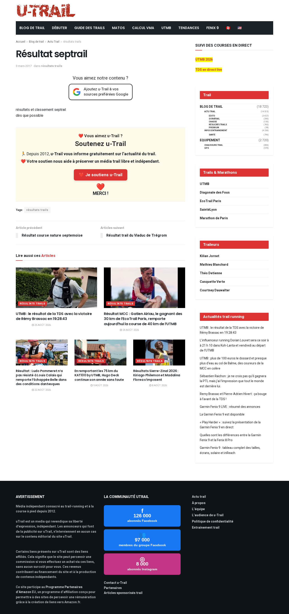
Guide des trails (89, 27)
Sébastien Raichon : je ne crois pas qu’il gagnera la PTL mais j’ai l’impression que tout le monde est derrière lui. (233, 381)
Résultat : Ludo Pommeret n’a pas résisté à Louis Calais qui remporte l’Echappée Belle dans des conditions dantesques (41, 377)
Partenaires (113, 588)
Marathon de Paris (214, 218)
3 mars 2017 (24, 66)
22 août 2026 (42, 390)
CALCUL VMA (143, 27)
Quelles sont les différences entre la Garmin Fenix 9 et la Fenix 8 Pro (230, 438)
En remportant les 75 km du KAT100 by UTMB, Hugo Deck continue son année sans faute (99, 375)
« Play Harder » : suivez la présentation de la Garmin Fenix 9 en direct (230, 425)
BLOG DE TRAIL (32, 27)
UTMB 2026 (204, 59)
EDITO (212, 116)
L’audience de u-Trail (208, 515)
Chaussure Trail (213, 145)
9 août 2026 (100, 385)
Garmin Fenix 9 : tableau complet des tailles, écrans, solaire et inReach (230, 450)
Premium (214, 128)
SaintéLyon (208, 209)
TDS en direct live (208, 69)
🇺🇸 (240, 27)
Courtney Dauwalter (215, 290)
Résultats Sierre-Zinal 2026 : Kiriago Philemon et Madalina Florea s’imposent (156, 375)
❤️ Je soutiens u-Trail (100, 175)
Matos (118, 27)
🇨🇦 (228, 27)
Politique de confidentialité (212, 521)
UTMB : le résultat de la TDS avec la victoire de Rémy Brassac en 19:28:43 (54, 316)
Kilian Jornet (209, 256)
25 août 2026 (42, 325)
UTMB (166, 27)
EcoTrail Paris (210, 201)
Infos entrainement (215, 131)
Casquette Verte (212, 281)
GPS (206, 148)
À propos (198, 503)
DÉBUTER (59, 27)
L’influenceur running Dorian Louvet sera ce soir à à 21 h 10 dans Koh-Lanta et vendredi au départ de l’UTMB (234, 345)
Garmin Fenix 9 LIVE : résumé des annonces (230, 406)
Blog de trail (36, 42)
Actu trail (199, 496)
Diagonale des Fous (215, 192)
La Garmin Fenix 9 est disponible (222, 414)
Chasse (213, 122)
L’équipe (198, 509)
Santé (212, 135)
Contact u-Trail (115, 582)
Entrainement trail (205, 527)
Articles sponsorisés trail (123, 593)
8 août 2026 (159, 385)
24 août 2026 (130, 330)
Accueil (20, 42)
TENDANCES (188, 27)
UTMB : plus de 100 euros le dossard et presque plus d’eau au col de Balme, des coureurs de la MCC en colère (233, 363)
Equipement (210, 140)
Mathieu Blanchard (214, 264)
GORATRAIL (214, 119)
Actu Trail (53, 42)
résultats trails (72, 42)
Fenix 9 (212, 27)
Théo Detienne (211, 273)
